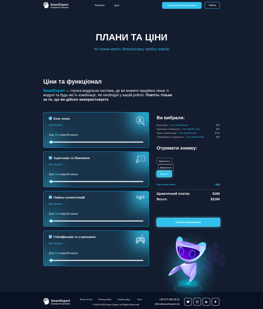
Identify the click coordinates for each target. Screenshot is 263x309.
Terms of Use (86, 299)
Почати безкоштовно (188, 222)
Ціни (116, 5)
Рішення (100, 5)
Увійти (212, 5)
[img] (59, 301)
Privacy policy (104, 299)
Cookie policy (123, 299)
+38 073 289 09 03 (169, 299)
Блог (139, 299)
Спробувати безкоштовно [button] (181, 5)
